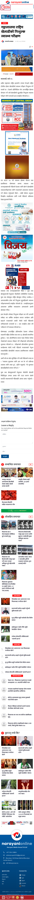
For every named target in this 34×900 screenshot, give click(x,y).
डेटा (3, 884)
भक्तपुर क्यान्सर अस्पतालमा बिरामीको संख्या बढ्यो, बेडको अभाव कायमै (8, 482)
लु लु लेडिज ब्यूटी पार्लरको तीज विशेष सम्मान (22, 618)
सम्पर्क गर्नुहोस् (5, 877)
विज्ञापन (4, 879)
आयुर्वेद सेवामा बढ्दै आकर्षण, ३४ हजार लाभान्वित (24, 481)
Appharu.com (24, 894)
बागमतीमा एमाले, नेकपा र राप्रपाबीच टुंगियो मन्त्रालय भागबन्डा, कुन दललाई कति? (25, 560)
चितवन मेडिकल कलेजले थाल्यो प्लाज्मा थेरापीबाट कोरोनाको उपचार (19, 707)
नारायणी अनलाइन (9, 41)
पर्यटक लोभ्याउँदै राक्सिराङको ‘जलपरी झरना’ (20, 637)
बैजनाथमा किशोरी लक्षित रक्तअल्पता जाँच (8, 503)
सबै (30, 465)
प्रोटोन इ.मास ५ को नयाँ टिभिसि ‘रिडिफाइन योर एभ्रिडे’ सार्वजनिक (8, 814)
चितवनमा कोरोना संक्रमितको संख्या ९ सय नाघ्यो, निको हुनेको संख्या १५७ (19, 724)
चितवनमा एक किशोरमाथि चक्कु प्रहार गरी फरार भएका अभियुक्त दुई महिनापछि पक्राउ (8, 561)
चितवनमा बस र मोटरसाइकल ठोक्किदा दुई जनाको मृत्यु (8, 534)
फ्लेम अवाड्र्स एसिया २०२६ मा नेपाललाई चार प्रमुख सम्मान (25, 814)
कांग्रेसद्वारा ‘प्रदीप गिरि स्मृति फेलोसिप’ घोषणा (20, 628)
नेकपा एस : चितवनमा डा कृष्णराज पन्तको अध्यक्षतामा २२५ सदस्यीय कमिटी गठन (19, 681)
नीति (3, 882)
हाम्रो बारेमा (4, 875)
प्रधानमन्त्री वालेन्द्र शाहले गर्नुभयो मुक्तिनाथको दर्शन (21, 609)
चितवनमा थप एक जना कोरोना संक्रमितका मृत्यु (19, 715)
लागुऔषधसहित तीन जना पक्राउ (24, 792)
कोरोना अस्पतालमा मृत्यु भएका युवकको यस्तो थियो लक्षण (19, 698)
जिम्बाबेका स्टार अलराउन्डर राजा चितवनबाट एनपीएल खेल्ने (21, 600)
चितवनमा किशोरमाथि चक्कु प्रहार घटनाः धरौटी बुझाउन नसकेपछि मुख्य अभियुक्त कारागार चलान (25, 536)
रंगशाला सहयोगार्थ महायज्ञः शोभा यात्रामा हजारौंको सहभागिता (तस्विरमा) (19, 690)
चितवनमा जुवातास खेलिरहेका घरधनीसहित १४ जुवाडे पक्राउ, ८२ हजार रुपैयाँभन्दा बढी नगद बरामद (8, 586)
